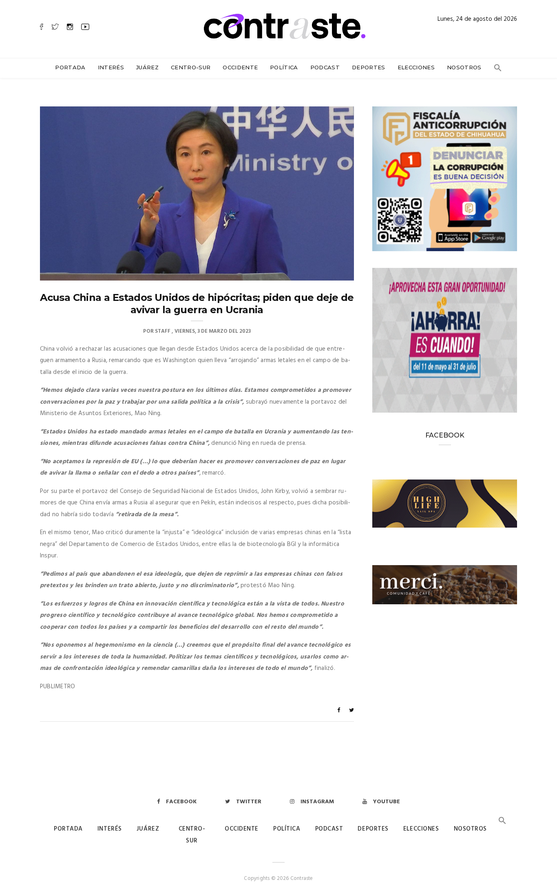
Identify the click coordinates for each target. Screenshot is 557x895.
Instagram (317, 802)
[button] (498, 69)
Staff (162, 331)
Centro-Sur (190, 67)
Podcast (325, 67)
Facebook (181, 802)
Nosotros (464, 67)
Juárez (147, 67)
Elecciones (416, 67)
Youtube (386, 802)
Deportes (368, 67)
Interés (111, 67)
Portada (70, 67)
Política (284, 67)
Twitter (248, 802)
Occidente (240, 67)
